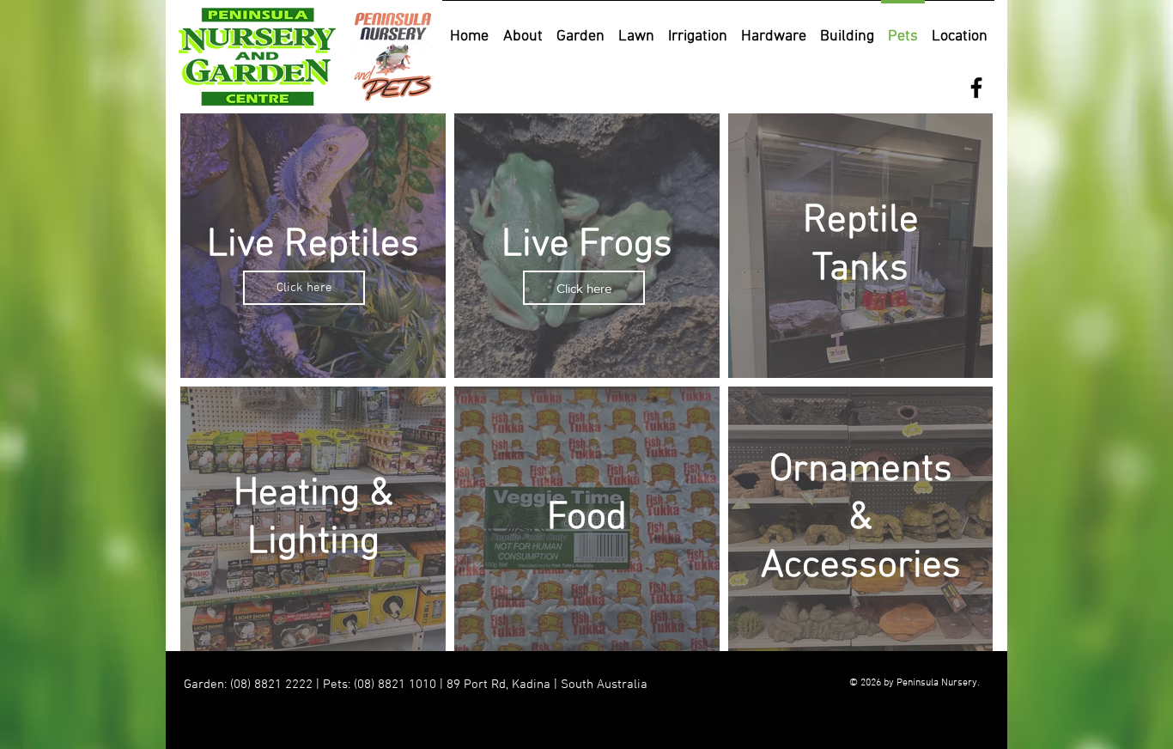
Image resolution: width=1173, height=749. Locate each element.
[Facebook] (976, 87)
